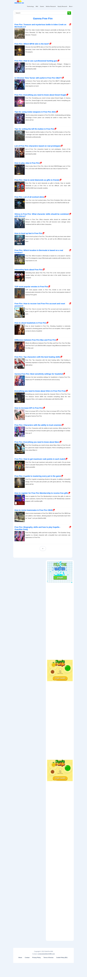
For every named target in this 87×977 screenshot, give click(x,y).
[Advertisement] (60, 594)
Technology (30, 6)
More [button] (70, 6)
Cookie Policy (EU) (61, 957)
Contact (27, 957)
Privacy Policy (36, 957)
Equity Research (62, 6)
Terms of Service (48, 957)
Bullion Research (51, 6)
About (20, 957)
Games (42, 6)
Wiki (37, 6)
